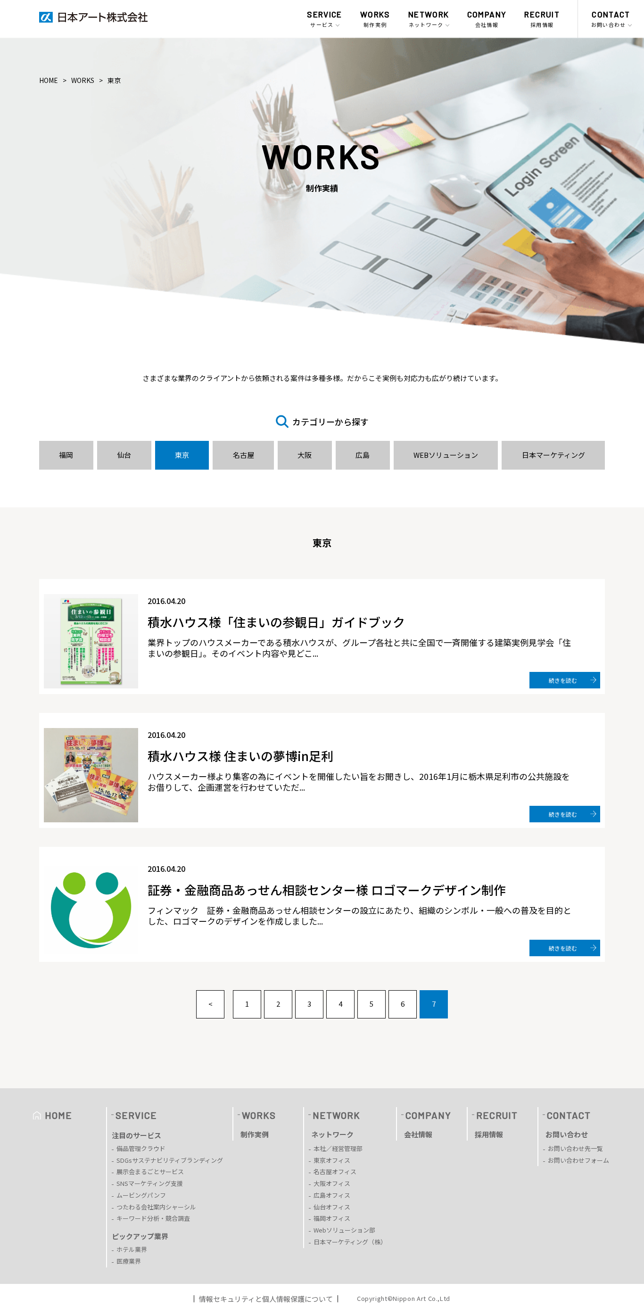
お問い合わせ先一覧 (575, 1148)
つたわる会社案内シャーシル (156, 1206)
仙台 (124, 455)
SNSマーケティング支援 (149, 1183)
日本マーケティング (553, 455)
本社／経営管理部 (338, 1148)
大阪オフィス (332, 1183)
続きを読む (563, 680)
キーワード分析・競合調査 (153, 1218)
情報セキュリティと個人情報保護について (266, 1298)
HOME (48, 80)
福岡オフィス (332, 1218)
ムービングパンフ (141, 1195)
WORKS (82, 80)
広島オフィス (332, 1195)
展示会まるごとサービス (150, 1171)
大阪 (304, 455)
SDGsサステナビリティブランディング (169, 1160)
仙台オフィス (332, 1206)
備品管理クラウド (140, 1148)
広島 (362, 455)
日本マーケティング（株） (350, 1241)
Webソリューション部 (344, 1229)
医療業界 (128, 1261)
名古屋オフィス (335, 1171)
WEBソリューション (445, 455)
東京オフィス (332, 1160)
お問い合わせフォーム (578, 1160)
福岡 (66, 455)
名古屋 (243, 455)
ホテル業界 (131, 1249)
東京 (182, 455)
